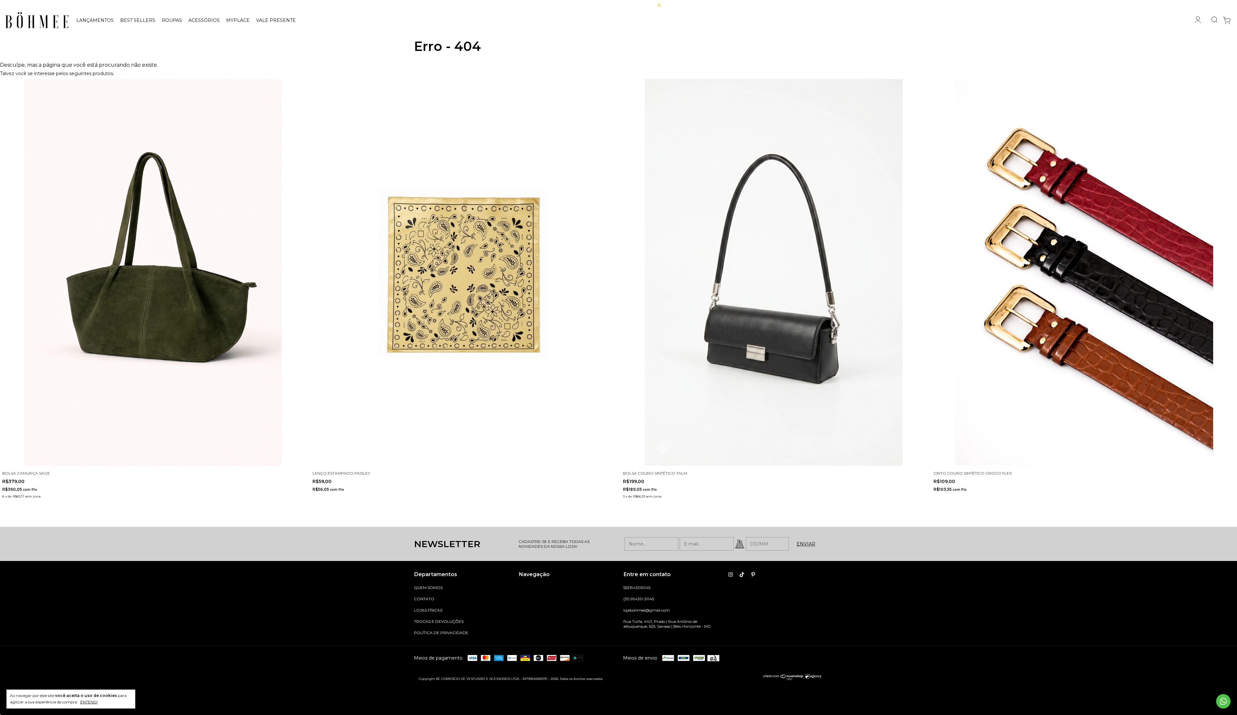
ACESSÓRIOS (204, 20)
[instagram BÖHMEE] (730, 574)
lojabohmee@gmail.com (646, 610)
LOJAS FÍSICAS (428, 610)
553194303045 (636, 587)
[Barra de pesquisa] (1211, 20)
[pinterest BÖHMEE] (753, 574)
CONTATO (424, 598)
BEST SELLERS (137, 20)
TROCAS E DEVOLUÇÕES (439, 621)
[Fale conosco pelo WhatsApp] (1223, 701)
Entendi (89, 702)
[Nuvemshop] (783, 678)
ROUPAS (172, 20)
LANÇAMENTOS (95, 20)
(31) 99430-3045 (638, 598)
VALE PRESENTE (276, 20)
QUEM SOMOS (428, 587)
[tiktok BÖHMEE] (741, 574)
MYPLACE (238, 20)
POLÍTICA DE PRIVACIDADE (441, 632)
